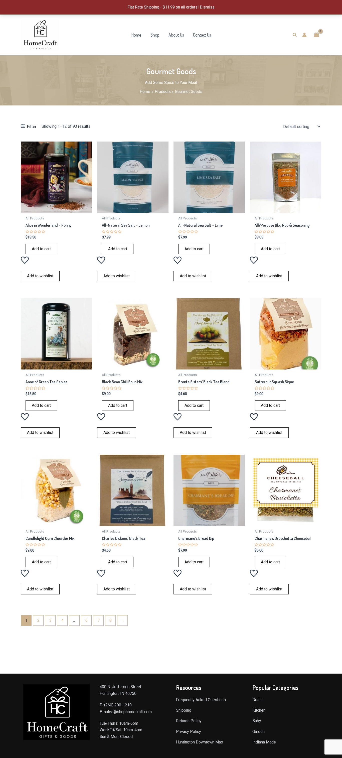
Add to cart (41, 248)
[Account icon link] (304, 35)
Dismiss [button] (207, 7)
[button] (295, 35)
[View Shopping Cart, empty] (316, 34)
